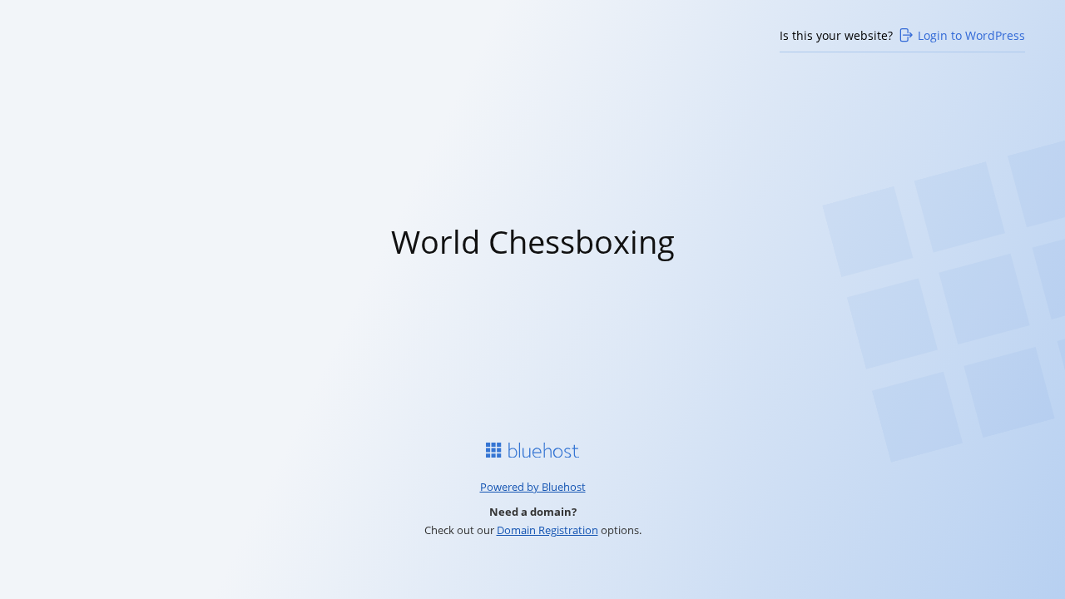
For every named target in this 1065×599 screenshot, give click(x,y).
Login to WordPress (971, 35)
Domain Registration (547, 529)
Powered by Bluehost (533, 486)
